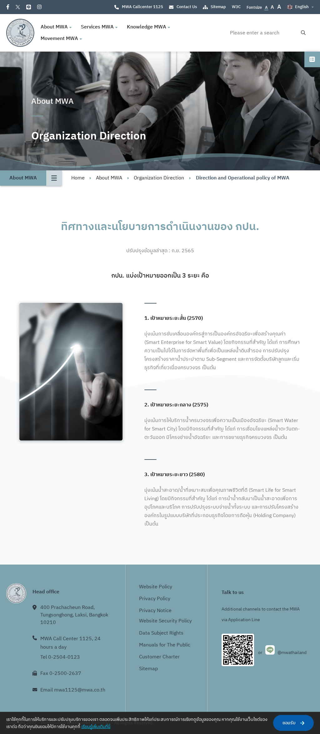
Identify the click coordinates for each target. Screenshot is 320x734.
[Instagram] (39, 6)
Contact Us (187, 6)
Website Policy (155, 587)
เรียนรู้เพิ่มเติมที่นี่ (95, 726)
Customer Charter (159, 657)
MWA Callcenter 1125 (142, 6)
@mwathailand (292, 652)
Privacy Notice (155, 610)
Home (78, 178)
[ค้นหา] (303, 33)
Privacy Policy (154, 599)
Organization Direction (159, 178)
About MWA (109, 178)
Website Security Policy (165, 621)
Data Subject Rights (161, 633)
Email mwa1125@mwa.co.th (72, 690)
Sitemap (218, 6)
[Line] (28, 7)
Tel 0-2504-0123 (60, 657)
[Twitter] (18, 7)
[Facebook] (7, 6)
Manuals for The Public (164, 645)
